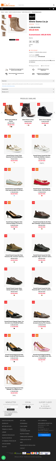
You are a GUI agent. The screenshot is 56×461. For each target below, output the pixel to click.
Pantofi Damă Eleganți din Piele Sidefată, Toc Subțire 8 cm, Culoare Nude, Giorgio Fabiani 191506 (14, 388)
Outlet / (7, 12)
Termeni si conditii (7, 429)
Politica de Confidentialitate (8, 414)
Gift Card (22, 420)
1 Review (37, 24)
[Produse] (2, 9)
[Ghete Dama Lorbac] (28, 110)
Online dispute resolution (27, 445)
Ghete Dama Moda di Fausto (11, 120)
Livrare (4, 432)
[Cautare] (54, 5)
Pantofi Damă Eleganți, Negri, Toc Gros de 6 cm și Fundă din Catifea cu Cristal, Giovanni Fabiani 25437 (14, 322)
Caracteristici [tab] (5, 89)
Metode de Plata (6, 426)
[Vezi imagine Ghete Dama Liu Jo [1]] (4, 22)
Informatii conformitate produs (8, 86)
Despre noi (5, 423)
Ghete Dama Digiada (45, 119)
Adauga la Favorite (34, 65)
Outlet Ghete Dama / (27, 12)
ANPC (21, 442)
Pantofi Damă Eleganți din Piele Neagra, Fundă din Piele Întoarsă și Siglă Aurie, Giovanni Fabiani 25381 (14, 355)
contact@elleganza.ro (46, 408)
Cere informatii (45, 65)
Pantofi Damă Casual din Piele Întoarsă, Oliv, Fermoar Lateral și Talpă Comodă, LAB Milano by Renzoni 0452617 (14, 255)
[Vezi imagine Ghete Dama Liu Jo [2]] (4, 28)
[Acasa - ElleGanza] (8, 5)
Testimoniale (23, 423)
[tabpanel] (17, 23)
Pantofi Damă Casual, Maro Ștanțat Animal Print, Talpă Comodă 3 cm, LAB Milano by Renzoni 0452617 (14, 289)
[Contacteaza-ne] (50, 8)
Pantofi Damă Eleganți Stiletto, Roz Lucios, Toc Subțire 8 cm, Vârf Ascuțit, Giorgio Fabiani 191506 (41, 355)
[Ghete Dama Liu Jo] (17, 23)
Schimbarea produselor (9, 441)
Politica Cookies (24, 433)
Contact (22, 448)
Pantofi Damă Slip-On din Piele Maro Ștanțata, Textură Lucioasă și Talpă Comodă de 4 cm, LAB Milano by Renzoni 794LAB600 (42, 222)
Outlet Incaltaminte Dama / (15, 12)
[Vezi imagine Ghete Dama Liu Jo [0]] (4, 17)
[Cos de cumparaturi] (53, 8)
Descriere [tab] (4, 81)
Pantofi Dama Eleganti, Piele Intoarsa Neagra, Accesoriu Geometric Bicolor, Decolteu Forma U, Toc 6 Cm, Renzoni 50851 (14, 222)
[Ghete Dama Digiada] (45, 110)
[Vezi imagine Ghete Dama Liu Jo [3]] (4, 34)
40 (33, 41)
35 (30, 41)
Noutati (4, 446)
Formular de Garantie (26, 436)
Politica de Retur (7, 438)
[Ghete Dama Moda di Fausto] (11, 110)
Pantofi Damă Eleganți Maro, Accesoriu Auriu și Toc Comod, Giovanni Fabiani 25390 (42, 322)
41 (37, 41)
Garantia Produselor (8, 435)
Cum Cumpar (23, 426)
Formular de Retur (25, 439)
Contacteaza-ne (45, 435)
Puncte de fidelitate (7, 420)
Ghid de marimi (6, 443)
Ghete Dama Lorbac (28, 119)
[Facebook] (26, 407)
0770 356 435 (46, 406)
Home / (3, 12)
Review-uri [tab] (5, 92)
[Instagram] (29, 407)
